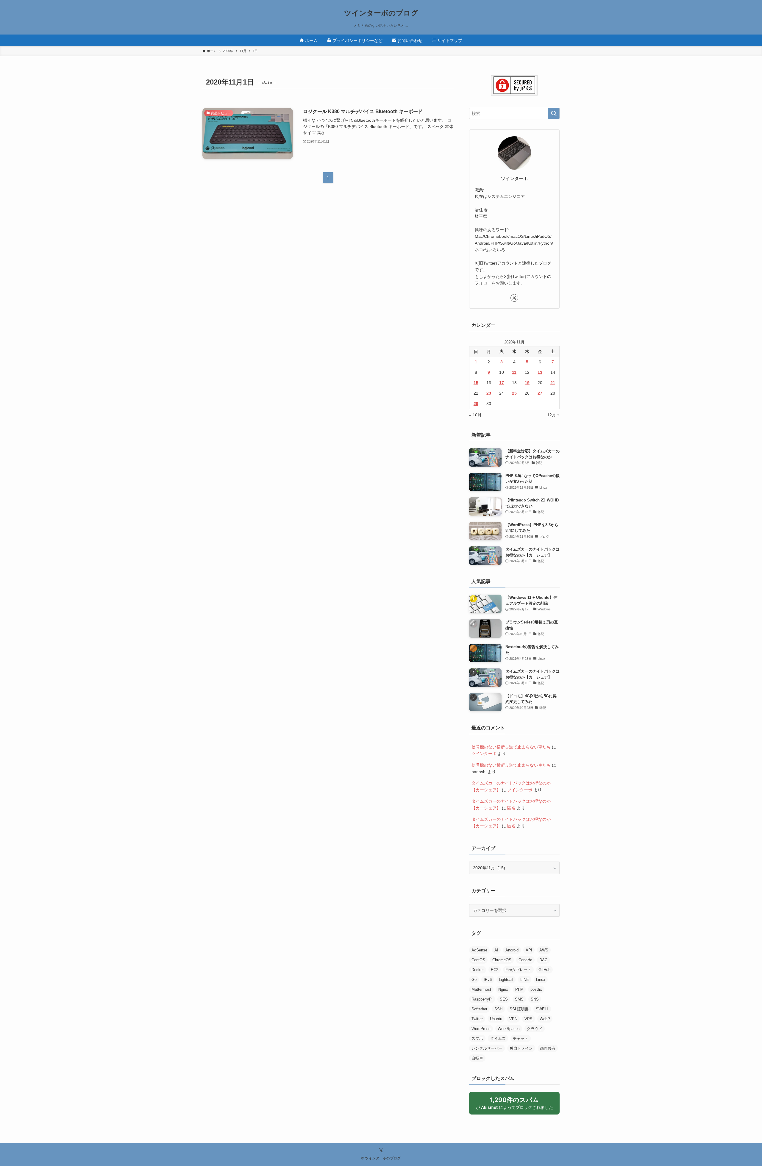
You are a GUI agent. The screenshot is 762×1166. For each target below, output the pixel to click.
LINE (524, 979)
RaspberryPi (482, 999)
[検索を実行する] (554, 113)
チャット (520, 1038)
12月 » (553, 414)
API (529, 950)
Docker (477, 970)
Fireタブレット (518, 970)
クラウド (534, 1028)
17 (501, 382)
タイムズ (498, 1038)
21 (552, 382)
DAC (543, 960)
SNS (535, 999)
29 (476, 403)
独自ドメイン (521, 1048)
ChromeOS (501, 960)
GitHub (544, 970)
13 (540, 372)
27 (540, 393)
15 (476, 382)
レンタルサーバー (486, 1048)
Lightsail (506, 979)
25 (514, 393)
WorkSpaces (509, 1028)
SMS (519, 999)
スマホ (477, 1038)
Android (512, 950)
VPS (528, 1019)
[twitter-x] (514, 298)
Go (474, 979)
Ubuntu (496, 1019)
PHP (519, 989)
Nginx (503, 989)
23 (488, 393)
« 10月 (475, 414)
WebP (545, 1019)
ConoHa (525, 960)
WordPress (481, 1028)
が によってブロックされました (517, 1105)
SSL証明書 (519, 1009)
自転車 (477, 1058)
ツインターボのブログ (381, 13)
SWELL (542, 1009)
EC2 (494, 970)
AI (496, 950)
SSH (498, 1009)
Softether (479, 1009)
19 (527, 382)
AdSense (479, 950)
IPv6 (488, 979)
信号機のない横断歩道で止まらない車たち (511, 747)
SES (504, 999)
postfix (536, 989)
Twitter (477, 1019)
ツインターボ (483, 753)
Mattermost (481, 989)
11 (514, 372)
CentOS (478, 960)
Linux (540, 979)
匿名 (511, 808)
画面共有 (547, 1048)
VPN (513, 1019)
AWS (543, 950)
